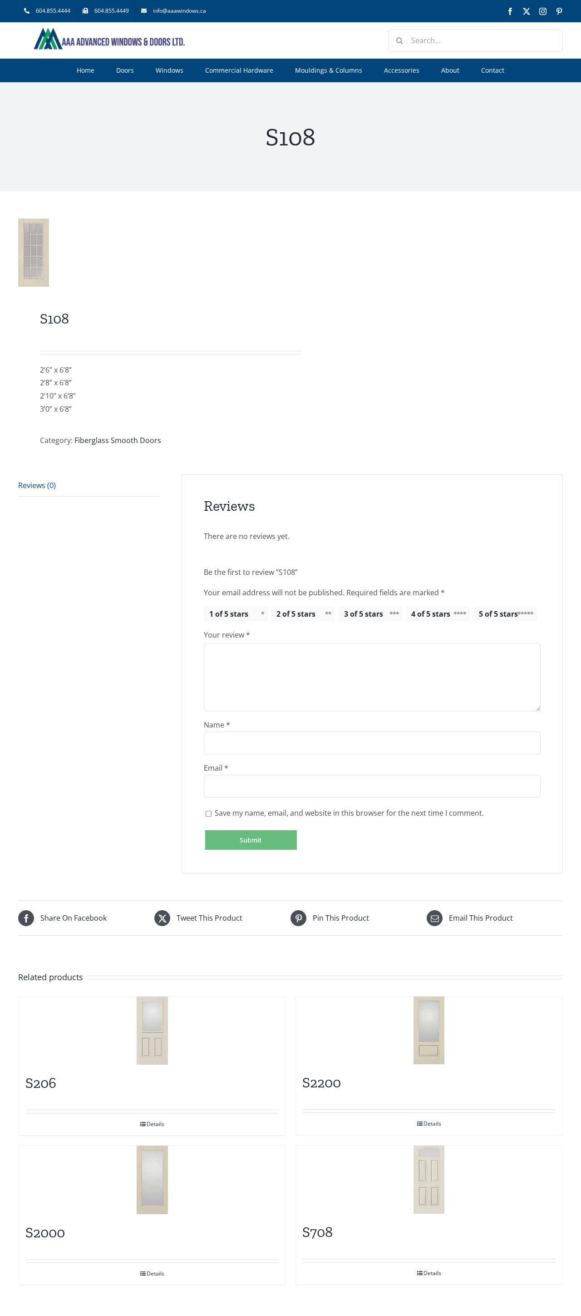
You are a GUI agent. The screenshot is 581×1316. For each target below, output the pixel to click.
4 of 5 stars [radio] (430, 614)
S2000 (45, 1232)
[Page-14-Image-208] (149, 253)
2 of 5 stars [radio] (295, 614)
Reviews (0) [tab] (37, 485)
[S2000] (152, 1180)
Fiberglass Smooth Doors (117, 440)
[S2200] (428, 1030)
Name (217, 725)
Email (216, 768)
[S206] (152, 1031)
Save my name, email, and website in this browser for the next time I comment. (349, 813)
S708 (317, 1232)
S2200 (321, 1082)
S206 (40, 1083)
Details (155, 1124)
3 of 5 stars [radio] (363, 614)
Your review (227, 635)
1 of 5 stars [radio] (228, 614)
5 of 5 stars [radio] (498, 614)
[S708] (428, 1180)
